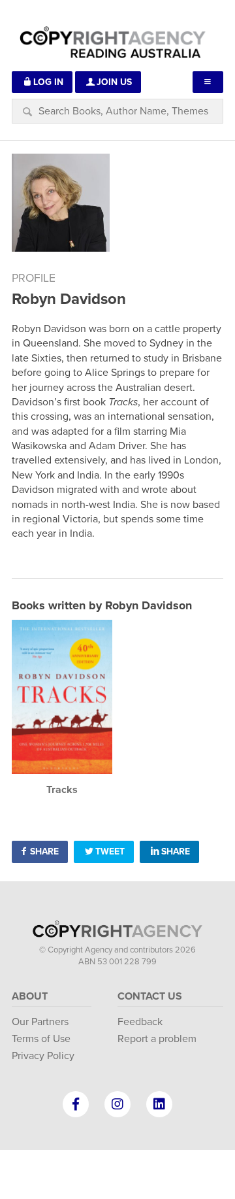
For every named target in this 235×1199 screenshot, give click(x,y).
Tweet (110, 851)
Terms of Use (41, 1038)
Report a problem (157, 1038)
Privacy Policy (43, 1055)
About (30, 996)
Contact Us (150, 996)
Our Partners (40, 1021)
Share (44, 851)
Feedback (140, 1021)
